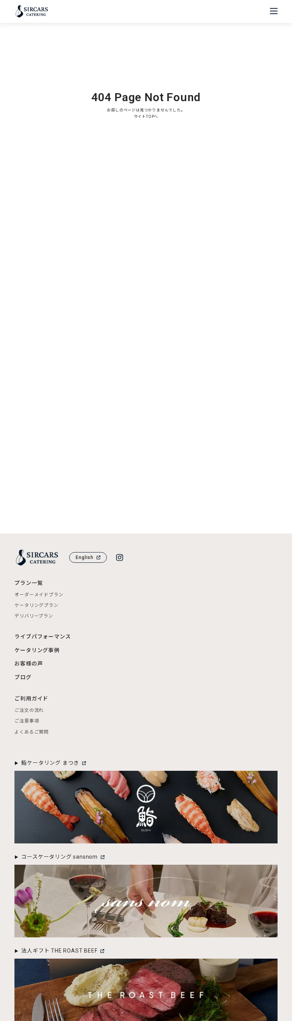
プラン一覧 (28, 583)
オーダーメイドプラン (38, 594)
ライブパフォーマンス (42, 637)
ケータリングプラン (36, 605)
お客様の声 (28, 664)
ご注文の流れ (29, 710)
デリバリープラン (33, 616)
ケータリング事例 (36, 650)
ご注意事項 (26, 721)
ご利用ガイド (31, 698)
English (85, 557)
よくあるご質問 (31, 732)
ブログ (22, 677)
